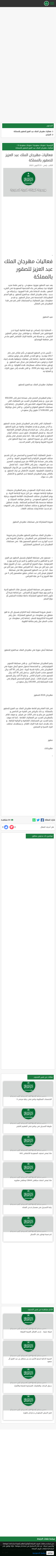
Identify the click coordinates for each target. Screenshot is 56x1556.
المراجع (48, 134)
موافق (50, 1553)
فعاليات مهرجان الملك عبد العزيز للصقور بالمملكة (32, 131)
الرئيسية (50, 145)
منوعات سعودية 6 (25, 145)
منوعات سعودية (39, 145)
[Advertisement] (28, 35)
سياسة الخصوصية (39, 1553)
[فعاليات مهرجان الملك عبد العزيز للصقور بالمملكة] (42, 820)
